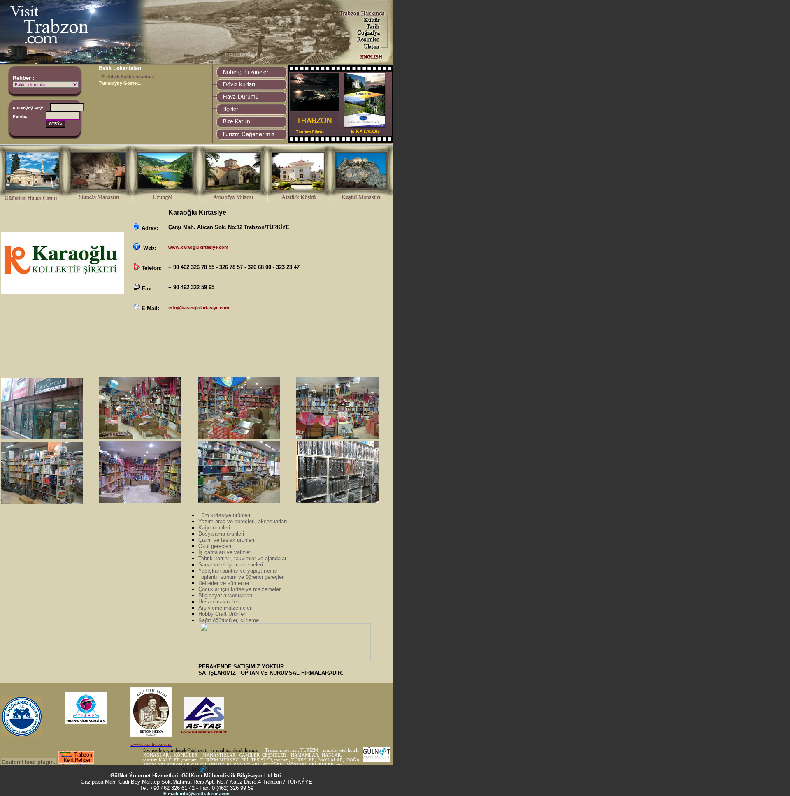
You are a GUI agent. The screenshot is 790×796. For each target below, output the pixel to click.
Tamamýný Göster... (120, 83)
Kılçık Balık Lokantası (130, 76)
